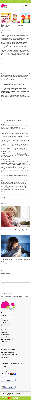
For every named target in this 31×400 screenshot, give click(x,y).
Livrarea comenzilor (5, 334)
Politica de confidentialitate (7, 339)
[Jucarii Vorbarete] (4, 6)
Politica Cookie (4, 341)
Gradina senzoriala (5, 324)
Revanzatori (4, 322)
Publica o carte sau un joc (7, 317)
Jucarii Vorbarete (17, 393)
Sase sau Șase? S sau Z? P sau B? (15, 82)
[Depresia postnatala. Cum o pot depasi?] (15, 216)
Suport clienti (4, 332)
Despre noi (3, 315)
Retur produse (4, 343)
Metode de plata (5, 336)
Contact (3, 318)
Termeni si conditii (5, 337)
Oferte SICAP (4, 320)
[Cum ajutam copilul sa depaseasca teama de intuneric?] (15, 246)
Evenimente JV (4, 325)
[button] (22, 6)
